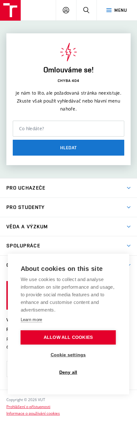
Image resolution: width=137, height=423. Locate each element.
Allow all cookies (68, 337)
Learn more (31, 319)
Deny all (68, 372)
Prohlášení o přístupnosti (28, 406)
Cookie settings (68, 354)
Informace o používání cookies (33, 413)
